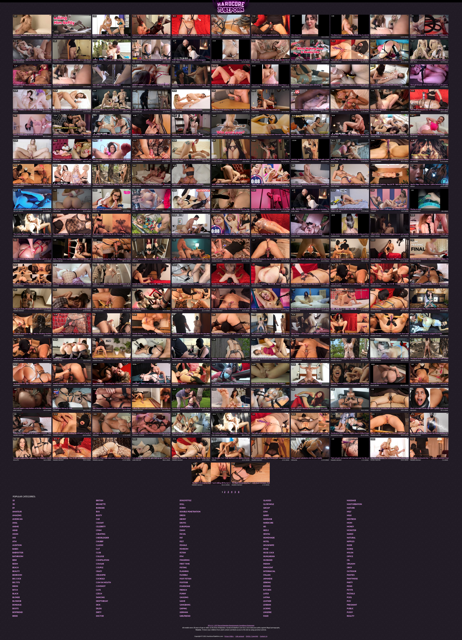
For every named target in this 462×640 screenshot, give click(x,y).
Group (266, 508)
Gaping (183, 609)
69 (13, 508)
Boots (15, 609)
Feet (182, 541)
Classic (99, 545)
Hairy (266, 515)
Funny (183, 594)
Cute (98, 590)
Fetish (183, 553)
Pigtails (351, 594)
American (17, 519)
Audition (17, 545)
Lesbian (267, 605)
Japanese (267, 579)
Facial (183, 534)
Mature (351, 508)
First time (185, 564)
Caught (100, 523)
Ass (14, 538)
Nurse (350, 549)
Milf (349, 512)
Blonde (16, 597)
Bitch (15, 590)
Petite (350, 590)
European (185, 527)
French (183, 590)
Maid (265, 616)
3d (13, 504)
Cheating (100, 534)
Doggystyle (185, 500)
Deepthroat (102, 601)
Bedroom (17, 575)
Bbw (14, 560)
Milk (349, 515)
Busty (99, 515)
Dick (98, 605)
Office (350, 556)
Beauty (16, 571)
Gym (265, 512)
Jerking (267, 582)
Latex (266, 594)
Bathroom (17, 556)
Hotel (266, 541)
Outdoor (351, 571)
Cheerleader (102, 538)
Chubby (99, 541)
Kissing (267, 586)
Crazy (99, 571)
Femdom (184, 549)
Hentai (266, 534)
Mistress (351, 519)
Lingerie (267, 612)
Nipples (350, 541)
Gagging (184, 597)
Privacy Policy (229, 636)
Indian (266, 564)
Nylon (350, 553)
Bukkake (100, 508)
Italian (266, 575)
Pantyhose (352, 579)
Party (350, 582)
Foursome (185, 586)
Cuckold (100, 579)
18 (13, 500)
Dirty (98, 612)
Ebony (183, 519)
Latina (266, 597)
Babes (15, 549)
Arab (14, 530)
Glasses (267, 500)
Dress (182, 515)
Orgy (349, 568)
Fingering (185, 560)
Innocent (268, 568)
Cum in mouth (103, 582)
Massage (351, 500)
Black (15, 594)
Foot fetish (185, 579)
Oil (348, 560)
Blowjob (16, 601)
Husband (267, 560)
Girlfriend (185, 616)
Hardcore (268, 523)
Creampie (101, 575)
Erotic (183, 523)
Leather (267, 601)
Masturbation (354, 504)
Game (182, 601)
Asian (15, 534)
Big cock (16, 579)
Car (98, 519)
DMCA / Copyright (252, 636)
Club (98, 553)
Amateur (17, 512)
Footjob (184, 582)
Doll (182, 504)
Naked (350, 534)
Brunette (101, 504)
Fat (181, 538)
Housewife (268, 545)
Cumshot (101, 586)
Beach (15, 568)
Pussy (350, 612)
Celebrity (101, 527)
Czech (99, 594)
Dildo (99, 609)
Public (350, 609)
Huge (265, 549)
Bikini (15, 586)
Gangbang (185, 605)
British (99, 500)
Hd (264, 527)
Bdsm (15, 564)
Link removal (239, 636)
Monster (351, 530)
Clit (98, 549)
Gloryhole (268, 504)
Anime (15, 527)
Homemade (269, 538)
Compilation (102, 560)
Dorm (183, 508)
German (184, 612)
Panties (351, 575)
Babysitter (17, 553)
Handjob (267, 519)
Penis (349, 586)
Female (183, 545)
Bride (15, 616)
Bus (98, 512)
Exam (182, 530)
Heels (266, 530)
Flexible (184, 575)
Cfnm (99, 530)
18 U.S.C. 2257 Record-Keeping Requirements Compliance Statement (231, 626)
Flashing (184, 571)
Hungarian (269, 556)
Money (350, 527)
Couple (99, 568)
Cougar (100, 564)
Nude (349, 545)
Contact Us (263, 636)
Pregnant (352, 605)
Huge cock (268, 553)
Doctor (100, 616)
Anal (14, 523)
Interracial (269, 571)
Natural (351, 538)
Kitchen (267, 590)
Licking (267, 609)
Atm (14, 541)
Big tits (16, 582)
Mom (349, 523)
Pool (349, 597)
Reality (350, 616)
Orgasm (351, 564)
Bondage (17, 605)
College (100, 556)
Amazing (16, 515)
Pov (349, 601)
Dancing (100, 597)
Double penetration (190, 512)
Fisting (183, 568)
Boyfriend (17, 612)
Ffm (181, 556)
